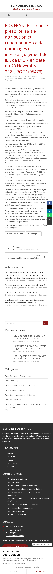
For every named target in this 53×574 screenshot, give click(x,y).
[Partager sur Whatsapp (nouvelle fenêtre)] (49, 215)
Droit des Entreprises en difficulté (19, 395)
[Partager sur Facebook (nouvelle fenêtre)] (49, 203)
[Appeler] (9, 15)
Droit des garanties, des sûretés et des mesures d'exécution (26, 405)
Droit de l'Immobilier (13, 390)
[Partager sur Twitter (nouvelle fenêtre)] (49, 207)
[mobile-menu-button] (44, 15)
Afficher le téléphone (15, 535)
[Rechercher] (45, 323)
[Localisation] (26, 15)
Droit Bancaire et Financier (16, 376)
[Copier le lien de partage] (49, 223)
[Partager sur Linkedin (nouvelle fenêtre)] (49, 211)
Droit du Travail (11, 399)
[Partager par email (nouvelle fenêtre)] (49, 219)
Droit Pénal (9, 380)
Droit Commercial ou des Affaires (19, 385)
